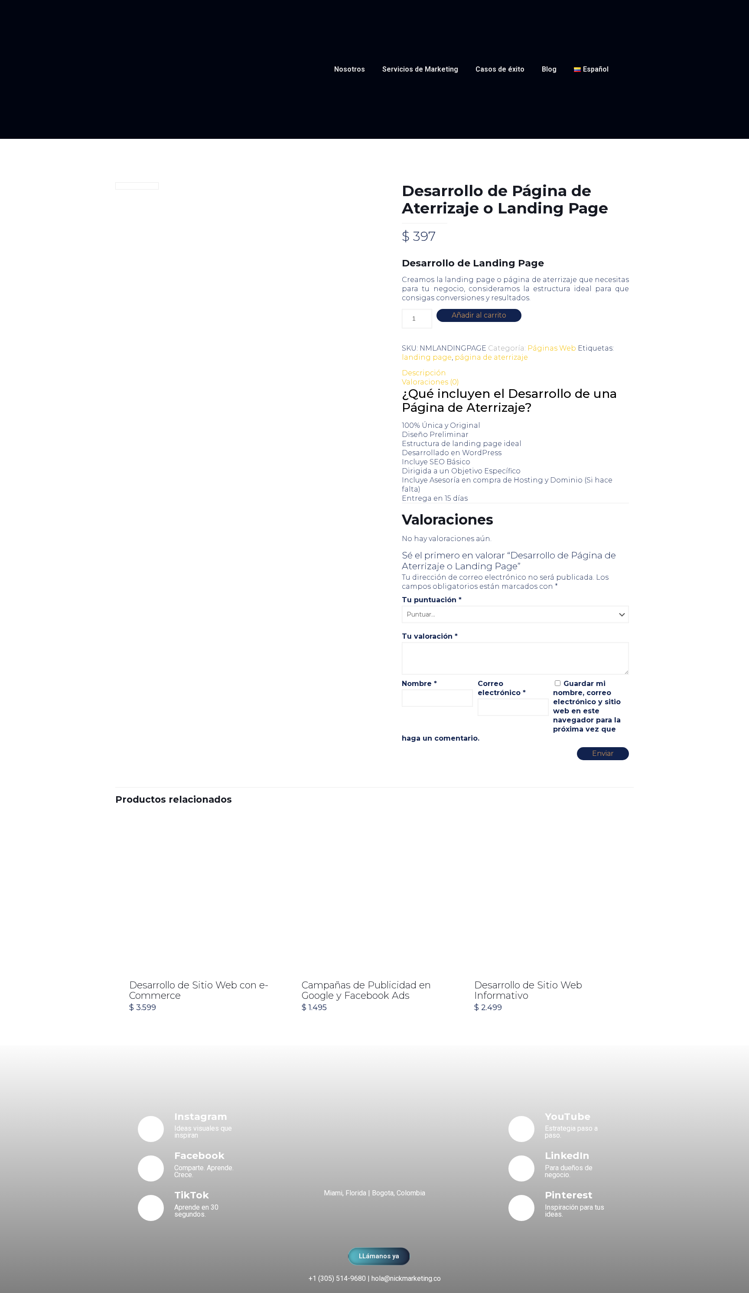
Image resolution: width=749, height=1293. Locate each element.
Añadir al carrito (479, 315)
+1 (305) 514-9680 (337, 1278)
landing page (427, 357)
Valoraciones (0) (430, 382)
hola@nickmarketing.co (406, 1278)
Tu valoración (430, 636)
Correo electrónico (502, 688)
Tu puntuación (432, 600)
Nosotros (349, 69)
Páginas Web (552, 348)
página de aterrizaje (491, 357)
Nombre (419, 683)
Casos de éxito (499, 69)
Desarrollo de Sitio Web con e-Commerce (198, 990)
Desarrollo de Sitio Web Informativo (528, 990)
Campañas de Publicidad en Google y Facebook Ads (366, 990)
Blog (549, 69)
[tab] (515, 372)
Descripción (424, 373)
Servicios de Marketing (420, 69)
